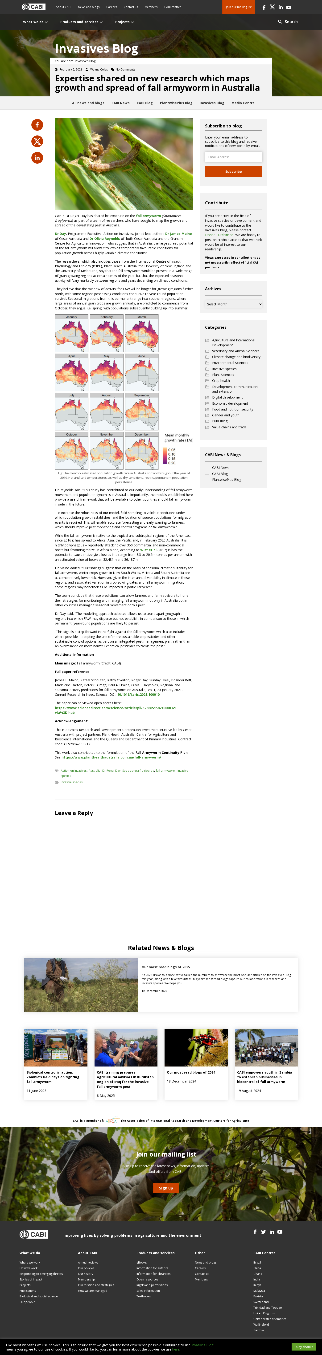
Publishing (219, 421)
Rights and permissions (152, 1285)
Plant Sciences (223, 374)
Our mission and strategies (96, 1285)
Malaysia (259, 1291)
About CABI (63, 7)
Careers (111, 7)
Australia (95, 771)
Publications (28, 1291)
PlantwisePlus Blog (226, 479)
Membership (86, 1279)
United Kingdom (264, 1313)
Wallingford (261, 1325)
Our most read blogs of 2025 (166, 967)
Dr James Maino (178, 233)
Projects (25, 1285)
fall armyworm (148, 215)
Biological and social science (39, 1296)
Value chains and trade (229, 427)
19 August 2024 (249, 1090)
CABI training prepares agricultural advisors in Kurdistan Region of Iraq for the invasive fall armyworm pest (125, 1079)
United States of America (269, 1319)
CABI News (220, 467)
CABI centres (172, 7)
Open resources (147, 1279)
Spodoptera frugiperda (138, 771)
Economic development (230, 403)
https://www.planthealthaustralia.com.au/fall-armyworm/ (111, 757)
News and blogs (88, 7)
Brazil (257, 1262)
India (256, 1279)
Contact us (131, 7)
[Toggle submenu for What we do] (46, 22)
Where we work (30, 1262)
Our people (27, 1302)
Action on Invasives (74, 771)
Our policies (86, 1268)
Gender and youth (225, 415)
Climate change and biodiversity (236, 357)
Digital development (227, 397)
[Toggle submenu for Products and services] (101, 22)
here (175, 1349)
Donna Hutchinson (219, 235)
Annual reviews (88, 1262)
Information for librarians (153, 1274)
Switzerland (261, 1302)
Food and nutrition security (232, 409)
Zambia (258, 1330)
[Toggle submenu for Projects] (132, 22)
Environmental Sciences (230, 362)
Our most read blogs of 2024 (191, 1072)
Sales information (148, 1291)
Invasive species (72, 782)
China (257, 1268)
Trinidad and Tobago (267, 1308)
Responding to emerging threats (41, 1274)
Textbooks (143, 1296)
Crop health (221, 380)
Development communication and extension (235, 389)
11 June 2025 (36, 1090)
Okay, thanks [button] (303, 1347)
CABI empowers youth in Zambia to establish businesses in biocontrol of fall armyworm (264, 1077)
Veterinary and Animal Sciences (236, 351)
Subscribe (233, 171)
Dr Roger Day (111, 771)
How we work (28, 1268)
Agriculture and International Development (233, 342)
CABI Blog (220, 473)
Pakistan (258, 1296)
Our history (85, 1274)
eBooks (141, 1262)
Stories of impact (31, 1279)
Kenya (257, 1285)
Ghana (257, 1274)
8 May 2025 (106, 1095)
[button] (264, 7)
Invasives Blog (202, 1345)
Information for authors (152, 1268)
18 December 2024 (181, 1081)
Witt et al (148, 550)
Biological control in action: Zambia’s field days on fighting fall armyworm (53, 1077)
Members (151, 7)
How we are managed (92, 1291)
